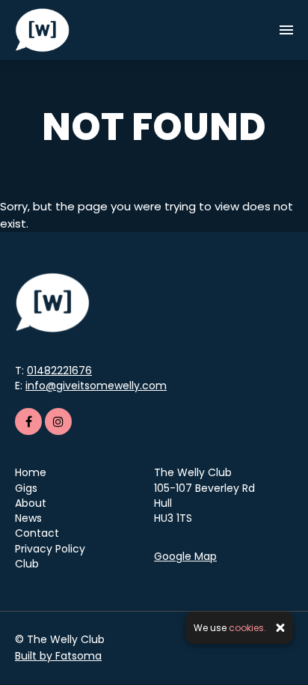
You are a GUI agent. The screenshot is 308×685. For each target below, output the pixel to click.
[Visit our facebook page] (28, 422)
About (30, 503)
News (28, 518)
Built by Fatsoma (58, 655)
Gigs (26, 488)
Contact (37, 533)
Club (27, 563)
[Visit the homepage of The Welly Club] (42, 30)
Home (30, 472)
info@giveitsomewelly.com (96, 385)
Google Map (185, 556)
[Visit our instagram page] (58, 422)
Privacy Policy (50, 548)
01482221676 (59, 370)
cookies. (247, 627)
